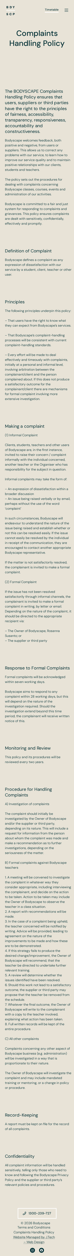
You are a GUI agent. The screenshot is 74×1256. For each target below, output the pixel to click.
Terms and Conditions (33, 1227)
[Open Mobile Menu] (66, 10)
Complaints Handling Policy (34, 1232)
